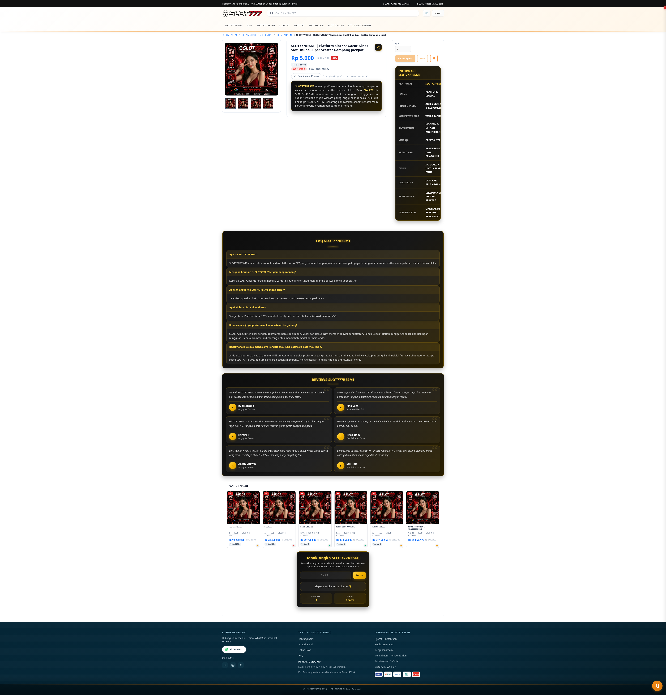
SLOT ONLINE (336, 25)
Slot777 (369, 90)
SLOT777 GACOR (248, 35)
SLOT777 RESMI (266, 25)
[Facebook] (225, 665)
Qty (397, 44)
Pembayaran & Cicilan (387, 661)
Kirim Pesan (236, 649)
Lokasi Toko (305, 650)
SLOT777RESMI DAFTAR (396, 3)
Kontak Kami (306, 644)
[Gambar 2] (243, 103)
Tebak (359, 575)
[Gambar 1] (230, 103)
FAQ (301, 655)
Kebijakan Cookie (384, 650)
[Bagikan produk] (378, 47)
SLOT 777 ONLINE (284, 35)
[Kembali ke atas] (658, 677)
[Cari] (271, 13)
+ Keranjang (405, 58)
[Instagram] (233, 665)
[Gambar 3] (255, 103)
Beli (422, 58)
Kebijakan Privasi (384, 644)
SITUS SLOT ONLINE (359, 25)
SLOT (249, 25)
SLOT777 (284, 25)
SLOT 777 (299, 25)
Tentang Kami (306, 638)
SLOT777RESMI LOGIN (430, 3)
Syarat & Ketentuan (386, 638)
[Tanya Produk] (434, 58)
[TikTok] (241, 665)
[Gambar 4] (268, 103)
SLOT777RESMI (233, 25)
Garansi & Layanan (385, 666)
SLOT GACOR (316, 25)
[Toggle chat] (657, 686)
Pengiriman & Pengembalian (391, 655)
